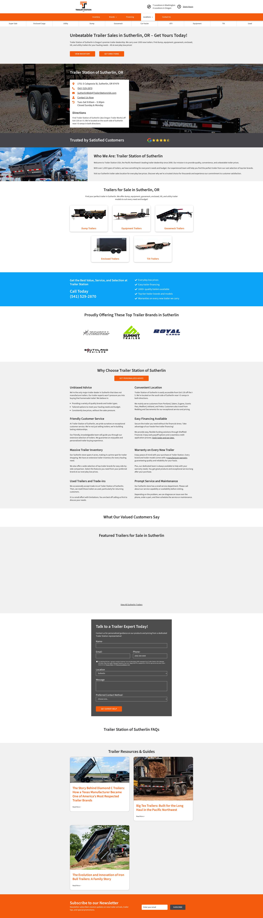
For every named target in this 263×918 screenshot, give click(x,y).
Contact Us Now (85, 97)
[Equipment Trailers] (131, 206)
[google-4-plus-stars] (159, 139)
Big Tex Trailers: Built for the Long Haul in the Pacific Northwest (159, 807)
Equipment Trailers (132, 228)
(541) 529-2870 (84, 88)
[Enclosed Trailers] (110, 237)
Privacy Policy (109, 665)
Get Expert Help (109, 708)
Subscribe (177, 907)
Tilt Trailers (153, 259)
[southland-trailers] (96, 348)
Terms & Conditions (121, 665)
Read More (76, 807)
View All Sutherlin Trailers (131, 604)
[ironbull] (96, 330)
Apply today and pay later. (163, 437)
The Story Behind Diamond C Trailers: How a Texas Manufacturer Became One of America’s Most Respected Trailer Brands (99, 794)
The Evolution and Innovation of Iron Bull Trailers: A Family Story (98, 877)
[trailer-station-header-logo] (83, 2)
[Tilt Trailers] (152, 237)
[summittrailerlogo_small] (131, 323)
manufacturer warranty (177, 457)
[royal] (166, 329)
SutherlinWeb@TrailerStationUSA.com (96, 93)
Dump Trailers (88, 228)
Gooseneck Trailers (174, 228)
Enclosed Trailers (110, 259)
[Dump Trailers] (88, 206)
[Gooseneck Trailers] (174, 206)
